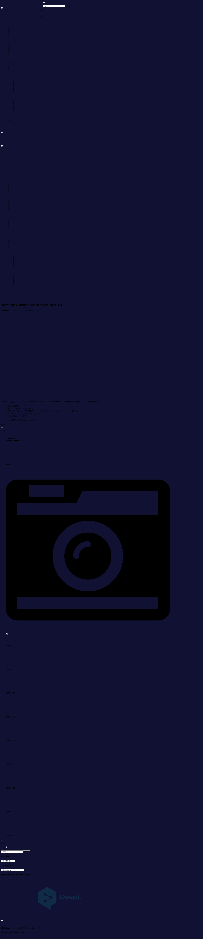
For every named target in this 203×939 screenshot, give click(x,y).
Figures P (19, 110)
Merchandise (11, 72)
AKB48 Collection (50, 12)
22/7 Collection (16, 44)
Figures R (19, 112)
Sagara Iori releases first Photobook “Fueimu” (24, 665)
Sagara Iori (10, 661)
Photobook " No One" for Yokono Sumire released (26, 760)
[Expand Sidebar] (2, 427)
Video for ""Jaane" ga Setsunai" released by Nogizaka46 (29, 737)
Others (13, 120)
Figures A (19, 78)
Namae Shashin (17, 74)
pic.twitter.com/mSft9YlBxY (47, 416)
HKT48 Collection (50, 19)
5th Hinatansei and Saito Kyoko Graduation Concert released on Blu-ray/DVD (38, 461)
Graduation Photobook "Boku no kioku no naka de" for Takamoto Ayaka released (39, 642)
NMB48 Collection (50, 17)
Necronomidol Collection (20, 61)
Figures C (19, 82)
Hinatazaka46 (11, 457)
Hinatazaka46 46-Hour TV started (20, 808)
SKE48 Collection (50, 15)
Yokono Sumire (12, 756)
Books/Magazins (13, 65)
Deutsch (18, 847)
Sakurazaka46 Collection (20, 31)
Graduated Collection (19, 55)
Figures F (19, 88)
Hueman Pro (30, 932)
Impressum (10, 122)
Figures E (19, 86)
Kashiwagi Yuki (12, 685)
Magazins (14, 69)
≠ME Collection (16, 42)
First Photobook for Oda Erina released (22, 784)
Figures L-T (15, 99)
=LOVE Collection (17, 40)
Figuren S (19, 114)
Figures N (19, 105)
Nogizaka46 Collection (19, 27)
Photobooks (15, 67)
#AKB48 (32, 416)
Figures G (19, 91)
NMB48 (9, 709)
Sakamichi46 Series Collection (18, 25)
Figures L (19, 101)
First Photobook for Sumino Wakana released (24, 713)
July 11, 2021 (42, 420)
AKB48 (9, 299)
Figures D (19, 84)
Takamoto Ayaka (25, 638)
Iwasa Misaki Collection (20, 48)
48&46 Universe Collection (17, 38)
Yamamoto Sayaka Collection (22, 53)
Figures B (19, 80)
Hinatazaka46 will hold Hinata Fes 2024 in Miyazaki (27, 831)
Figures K (19, 97)
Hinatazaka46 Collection (20, 29)
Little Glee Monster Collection (22, 59)
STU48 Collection (17, 23)
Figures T (19, 116)
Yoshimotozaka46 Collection (22, 36)
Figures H (19, 93)
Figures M (19, 103)
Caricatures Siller (17, 118)
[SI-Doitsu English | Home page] (22, 10)
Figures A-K (15, 76)
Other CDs (10, 57)
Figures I (18, 95)
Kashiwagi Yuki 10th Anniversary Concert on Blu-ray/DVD (30, 689)
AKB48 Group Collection (53, 10)
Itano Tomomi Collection (20, 46)
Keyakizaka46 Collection (20, 34)
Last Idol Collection (18, 50)
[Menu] (44, 2)
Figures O (19, 108)
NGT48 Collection (50, 21)
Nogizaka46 (11, 733)
